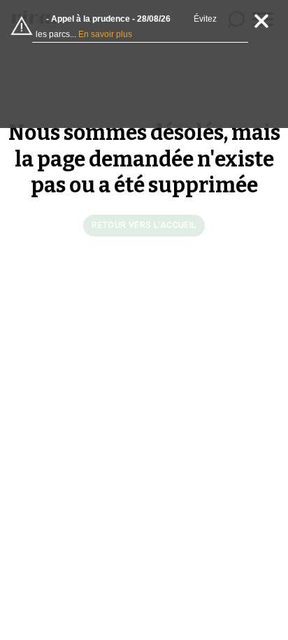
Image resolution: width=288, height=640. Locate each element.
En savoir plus (105, 34)
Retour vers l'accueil (144, 225)
